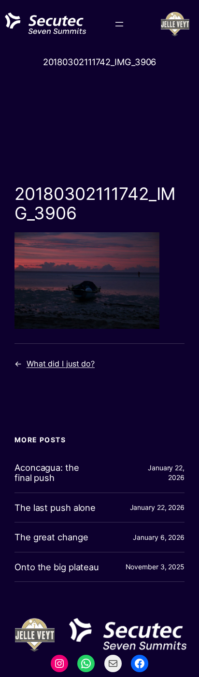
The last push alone (55, 508)
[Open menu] (119, 24)
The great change (51, 537)
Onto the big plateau (56, 567)
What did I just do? (61, 363)
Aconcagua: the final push (46, 472)
